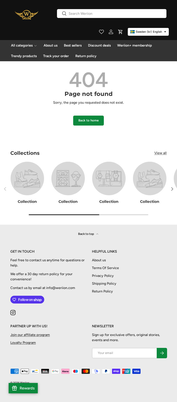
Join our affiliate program (30, 335)
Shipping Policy (104, 283)
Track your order (56, 56)
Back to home (88, 120)
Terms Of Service (105, 268)
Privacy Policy (103, 276)
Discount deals (99, 45)
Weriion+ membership (134, 45)
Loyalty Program (23, 343)
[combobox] (111, 13)
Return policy (85, 56)
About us (50, 45)
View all (160, 153)
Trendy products (24, 56)
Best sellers (73, 45)
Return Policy (102, 291)
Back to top (86, 234)
